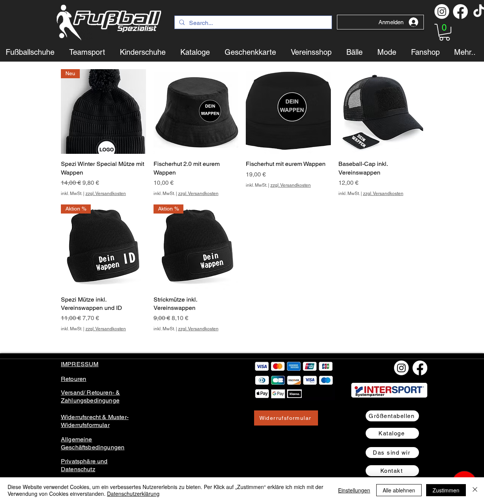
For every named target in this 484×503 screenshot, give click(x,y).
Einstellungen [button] (354, 490)
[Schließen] (474, 490)
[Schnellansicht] (196, 111)
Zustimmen (446, 490)
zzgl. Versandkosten (105, 193)
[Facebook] (460, 11)
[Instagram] (441, 11)
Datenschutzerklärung (133, 493)
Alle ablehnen (399, 490)
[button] (444, 32)
